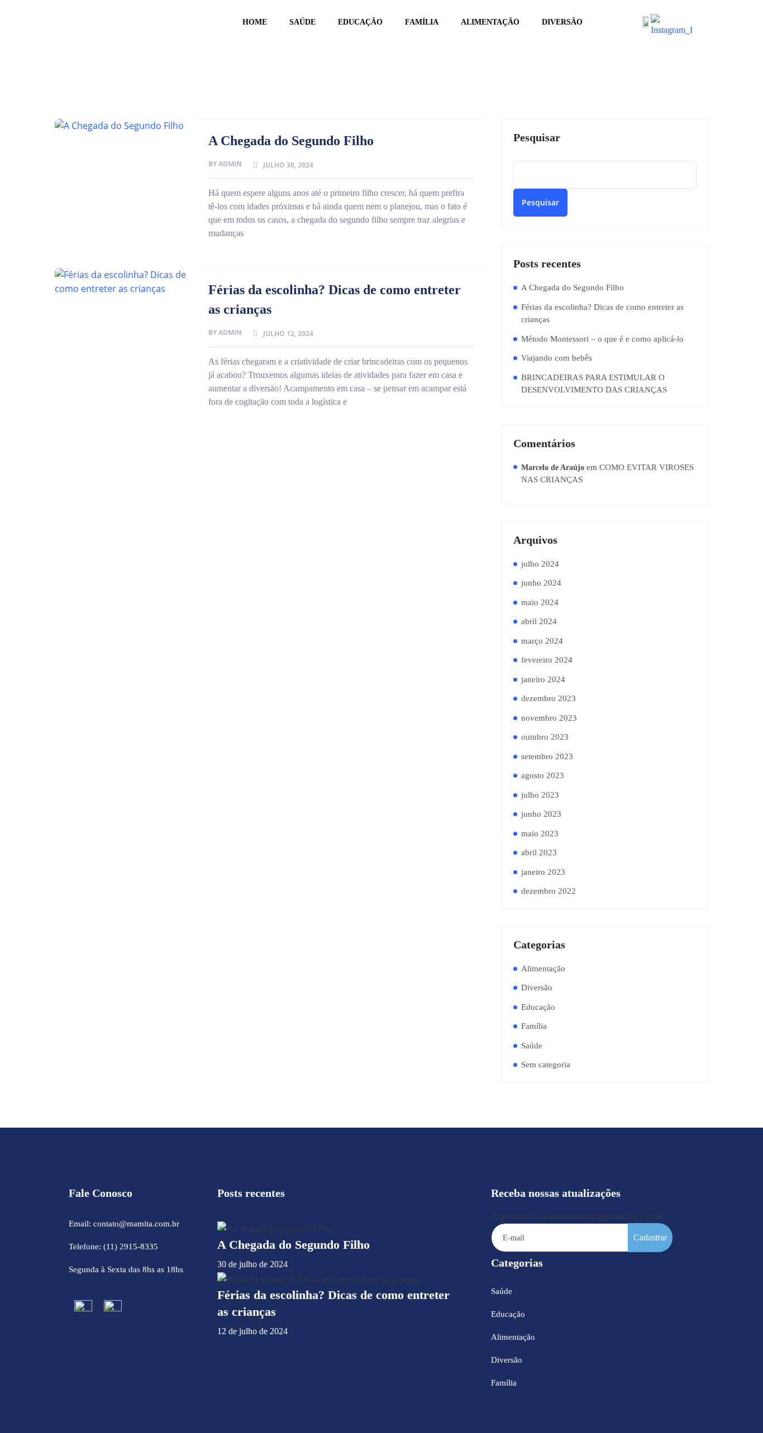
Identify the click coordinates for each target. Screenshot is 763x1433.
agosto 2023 (542, 775)
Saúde (302, 22)
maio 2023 (540, 833)
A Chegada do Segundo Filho (291, 140)
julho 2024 (540, 563)
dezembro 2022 (548, 890)
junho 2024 (541, 582)
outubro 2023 (545, 736)
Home (254, 22)
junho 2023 (541, 813)
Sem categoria (545, 1064)
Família (421, 22)
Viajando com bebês (556, 357)
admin (230, 164)
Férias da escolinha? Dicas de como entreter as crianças (602, 313)
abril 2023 (539, 852)
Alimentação (490, 22)
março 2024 (542, 640)
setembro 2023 (547, 756)
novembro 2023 (549, 717)
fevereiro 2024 (547, 659)
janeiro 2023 (543, 872)
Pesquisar (536, 137)
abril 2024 (539, 621)
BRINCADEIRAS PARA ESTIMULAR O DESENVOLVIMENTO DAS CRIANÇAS (594, 384)
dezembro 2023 (548, 698)
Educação (360, 22)
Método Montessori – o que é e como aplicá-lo (602, 338)
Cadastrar (650, 1237)
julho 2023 (540, 794)
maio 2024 (540, 602)
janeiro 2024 (543, 679)
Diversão (562, 22)
